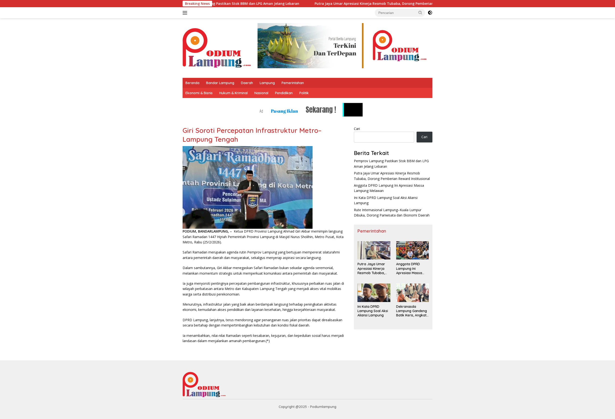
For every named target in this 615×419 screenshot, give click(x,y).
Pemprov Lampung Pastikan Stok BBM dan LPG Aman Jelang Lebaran (221, 3)
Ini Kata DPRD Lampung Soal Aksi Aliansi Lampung (372, 310)
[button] (420, 12)
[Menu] (186, 13)
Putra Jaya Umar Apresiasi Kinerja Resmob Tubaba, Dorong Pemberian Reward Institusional (372, 3)
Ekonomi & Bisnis (199, 93)
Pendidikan (284, 93)
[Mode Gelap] (430, 13)
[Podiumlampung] (217, 47)
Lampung (267, 83)
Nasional (261, 93)
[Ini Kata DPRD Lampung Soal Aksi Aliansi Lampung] (373, 292)
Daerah (247, 83)
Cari (357, 128)
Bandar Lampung (220, 83)
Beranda (192, 83)
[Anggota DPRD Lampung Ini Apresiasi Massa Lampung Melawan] (412, 250)
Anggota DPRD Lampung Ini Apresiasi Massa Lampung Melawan (411, 268)
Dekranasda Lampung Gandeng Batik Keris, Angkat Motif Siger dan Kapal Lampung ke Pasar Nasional (411, 311)
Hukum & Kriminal (233, 93)
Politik (304, 93)
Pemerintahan (293, 83)
